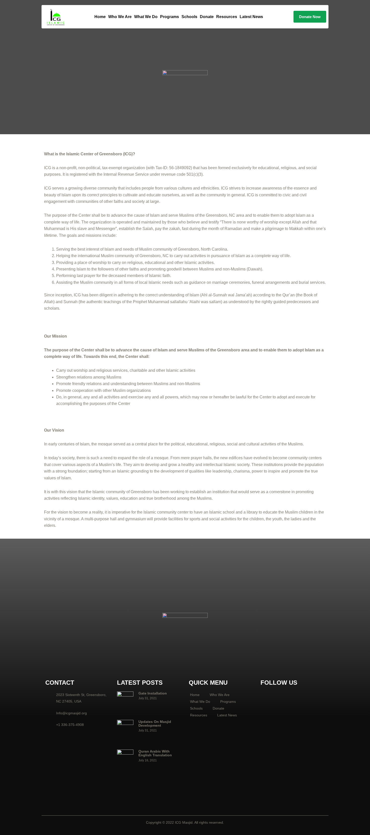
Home (100, 17)
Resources (226, 17)
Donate (207, 17)
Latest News (251, 17)
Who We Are (120, 17)
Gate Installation (152, 693)
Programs (169, 17)
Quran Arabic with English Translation (155, 753)
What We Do (146, 17)
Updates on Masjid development (154, 723)
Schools (189, 17)
